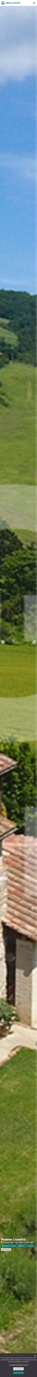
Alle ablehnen (18, 1369)
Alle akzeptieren (18, 1373)
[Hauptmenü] (34, 3)
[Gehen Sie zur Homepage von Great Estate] (10, 3)
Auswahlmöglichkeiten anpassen (18, 1365)
